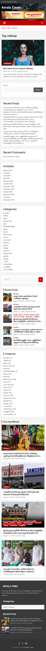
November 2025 (8, 189)
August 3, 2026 (18, 345)
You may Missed (11, 421)
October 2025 (8, 192)
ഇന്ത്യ (5, 256)
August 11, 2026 (18, 324)
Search (5, 85)
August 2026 (7, 170)
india (4, 224)
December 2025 (8, 186)
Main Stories (7, 235)
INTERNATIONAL (9, 227)
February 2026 (8, 181)
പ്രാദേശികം (7, 63)
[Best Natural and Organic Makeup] (23, 53)
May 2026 (6, 178)
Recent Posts (11, 290)
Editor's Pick (7, 221)
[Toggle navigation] (4, 22)
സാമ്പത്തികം (8, 270)
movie (5, 237)
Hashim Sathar (23, 71)
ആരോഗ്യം (7, 253)
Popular (6, 248)
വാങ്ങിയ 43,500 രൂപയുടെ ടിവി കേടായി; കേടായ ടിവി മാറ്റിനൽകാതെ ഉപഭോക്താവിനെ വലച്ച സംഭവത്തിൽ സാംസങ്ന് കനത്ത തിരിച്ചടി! (23, 119)
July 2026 (6, 173)
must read (6, 240)
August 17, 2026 (18, 311)
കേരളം (6, 259)
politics (5, 245)
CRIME (5, 216)
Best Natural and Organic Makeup (18, 68)
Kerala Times (11, 7)
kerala (5, 229)
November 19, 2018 (9, 71)
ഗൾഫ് (5, 261)
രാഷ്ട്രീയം (7, 267)
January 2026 (8, 184)
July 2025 (6, 197)
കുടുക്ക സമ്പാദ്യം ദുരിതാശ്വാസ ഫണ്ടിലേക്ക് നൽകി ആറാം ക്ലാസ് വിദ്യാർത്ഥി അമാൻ (28, 332)
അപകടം (6, 251)
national (6, 243)
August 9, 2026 (18, 334)
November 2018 (8, 200)
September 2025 (9, 194)
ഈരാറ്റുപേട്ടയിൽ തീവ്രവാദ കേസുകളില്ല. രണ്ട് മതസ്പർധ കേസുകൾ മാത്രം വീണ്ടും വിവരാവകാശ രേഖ (22, 126)
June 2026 (6, 176)
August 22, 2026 (18, 301)
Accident (6, 213)
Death (5, 218)
